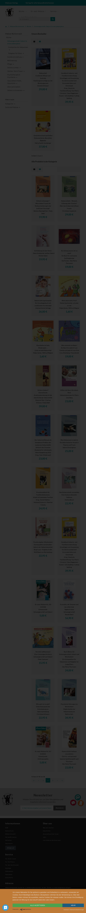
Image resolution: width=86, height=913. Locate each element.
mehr (73, 905)
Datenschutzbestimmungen (77, 909)
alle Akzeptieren (37, 905)
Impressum (66, 909)
